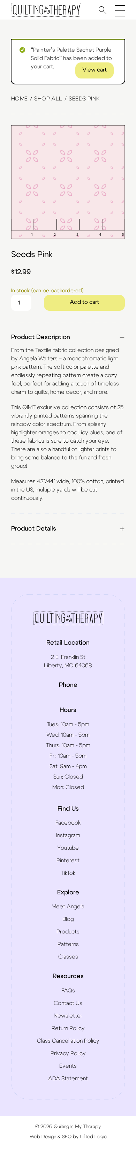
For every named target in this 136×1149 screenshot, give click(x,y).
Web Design (43, 1136)
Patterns (68, 944)
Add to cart (84, 302)
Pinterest (68, 860)
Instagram (68, 835)
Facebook (68, 823)
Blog (68, 919)
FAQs (68, 990)
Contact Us (68, 1003)
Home (19, 99)
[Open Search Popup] (102, 10)
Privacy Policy (68, 1053)
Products (68, 931)
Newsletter (68, 1016)
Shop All (48, 99)
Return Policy (68, 1028)
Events (68, 1066)
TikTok (68, 873)
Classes (68, 957)
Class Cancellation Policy (68, 1041)
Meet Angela (68, 906)
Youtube (68, 848)
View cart (94, 70)
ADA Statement (68, 1078)
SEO (66, 1136)
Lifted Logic (93, 1136)
